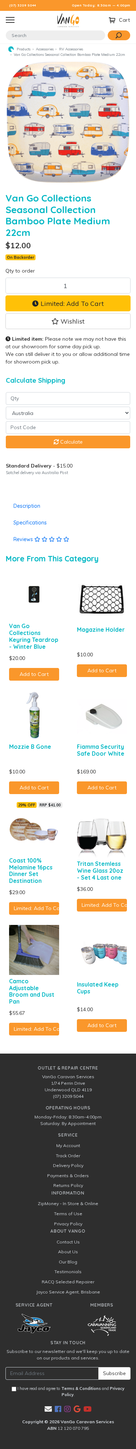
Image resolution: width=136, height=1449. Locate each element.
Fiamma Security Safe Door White (100, 750)
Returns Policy (68, 1185)
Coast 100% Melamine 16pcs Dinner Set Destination (31, 871)
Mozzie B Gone (30, 746)
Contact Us (68, 1242)
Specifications (30, 522)
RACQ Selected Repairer (68, 1281)
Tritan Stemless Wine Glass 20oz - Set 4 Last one (100, 870)
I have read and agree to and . (70, 1391)
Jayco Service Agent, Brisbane (68, 1292)
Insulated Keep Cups (98, 988)
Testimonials (68, 1271)
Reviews (23, 539)
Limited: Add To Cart (71, 303)
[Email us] (48, 1408)
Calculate (71, 442)
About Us (68, 1251)
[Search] (119, 35)
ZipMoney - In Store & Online (68, 1203)
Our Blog (68, 1262)
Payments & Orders (68, 1175)
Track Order (68, 1155)
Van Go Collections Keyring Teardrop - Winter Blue (33, 636)
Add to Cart (34, 674)
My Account (68, 1145)
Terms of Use (68, 1213)
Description (26, 506)
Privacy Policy (68, 1223)
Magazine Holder (101, 629)
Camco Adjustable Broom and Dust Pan (31, 991)
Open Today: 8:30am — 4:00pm (101, 5)
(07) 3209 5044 (22, 5)
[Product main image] (68, 122)
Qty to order (20, 270)
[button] (68, 321)
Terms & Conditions (81, 1388)
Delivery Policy (68, 1165)
